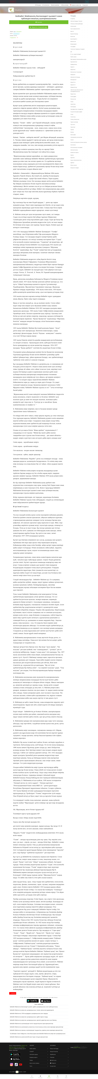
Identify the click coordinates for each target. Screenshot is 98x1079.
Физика (72, 132)
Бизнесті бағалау (74, 34)
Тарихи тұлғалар (74, 122)
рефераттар (24, 1045)
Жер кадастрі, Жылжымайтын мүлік (78, 59)
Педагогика (73, 94)
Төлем (31, 1060)
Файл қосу (53, 1060)
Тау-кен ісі (73, 124)
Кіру (87, 1)
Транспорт (73, 127)
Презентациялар (55, 5)
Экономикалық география (76, 147)
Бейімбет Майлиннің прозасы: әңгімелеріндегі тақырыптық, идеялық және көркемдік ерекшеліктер (36, 1030)
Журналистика (74, 61)
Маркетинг (73, 69)
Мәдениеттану (74, 87)
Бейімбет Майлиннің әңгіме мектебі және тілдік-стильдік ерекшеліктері (29, 1037)
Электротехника (74, 150)
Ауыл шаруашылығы (75, 28)
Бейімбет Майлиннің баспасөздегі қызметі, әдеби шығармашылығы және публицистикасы (34, 1007)
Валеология (73, 41)
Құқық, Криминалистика (76, 160)
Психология (73, 99)
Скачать (39, 22)
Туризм (72, 129)
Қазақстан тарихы (75, 152)
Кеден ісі (72, 67)
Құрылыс (73, 157)
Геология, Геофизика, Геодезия (77, 49)
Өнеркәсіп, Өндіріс (75, 167)
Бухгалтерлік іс (74, 39)
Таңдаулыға (13, 37)
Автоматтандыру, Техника (76, 21)
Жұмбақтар (53, 1054)
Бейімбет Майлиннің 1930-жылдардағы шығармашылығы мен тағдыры (29, 1013)
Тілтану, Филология (75, 119)
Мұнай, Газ (73, 82)
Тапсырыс (12, 1)
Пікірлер (52, 1057)
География (73, 46)
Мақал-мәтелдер (54, 1048)
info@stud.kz (77, 1047)
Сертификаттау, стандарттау (77, 109)
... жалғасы (12, 993)
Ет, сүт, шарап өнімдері (76, 54)
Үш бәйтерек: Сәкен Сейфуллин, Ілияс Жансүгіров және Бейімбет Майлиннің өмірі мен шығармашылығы (37, 1033)
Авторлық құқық (34, 1054)
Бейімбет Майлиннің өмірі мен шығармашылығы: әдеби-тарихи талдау (29, 1017)
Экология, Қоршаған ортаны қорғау (79, 142)
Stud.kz (18, 9)
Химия (72, 139)
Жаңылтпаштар (54, 1051)
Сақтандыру (73, 106)
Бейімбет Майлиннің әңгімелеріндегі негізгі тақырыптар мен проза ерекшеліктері (31, 1023)
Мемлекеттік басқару (75, 77)
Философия (73, 134)
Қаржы (72, 155)
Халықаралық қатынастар (76, 137)
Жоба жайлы (33, 1048)
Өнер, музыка (74, 165)
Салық (72, 101)
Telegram (53, 1063)
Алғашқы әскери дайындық (77, 23)
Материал (18, 31)
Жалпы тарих (73, 56)
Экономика (73, 144)
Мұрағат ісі (73, 84)
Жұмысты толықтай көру (39, 27)
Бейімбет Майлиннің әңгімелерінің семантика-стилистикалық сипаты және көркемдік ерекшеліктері (36, 1027)
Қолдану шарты (33, 1057)
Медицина (73, 74)
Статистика (73, 117)
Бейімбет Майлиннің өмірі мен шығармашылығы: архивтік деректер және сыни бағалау (33, 1020)
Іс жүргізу (73, 18)
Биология (73, 36)
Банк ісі (72, 31)
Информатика (74, 64)
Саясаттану (73, 104)
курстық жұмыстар (13, 1047)
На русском (85, 5)
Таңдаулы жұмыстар (76, 5)
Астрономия (73, 26)
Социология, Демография (76, 111)
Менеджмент (73, 79)
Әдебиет (72, 162)
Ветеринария (73, 44)
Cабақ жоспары (64, 5)
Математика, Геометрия (76, 72)
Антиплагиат (46, 5)
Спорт (72, 114)
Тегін (31, 1066)
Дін (71, 51)
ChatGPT (32, 1051)
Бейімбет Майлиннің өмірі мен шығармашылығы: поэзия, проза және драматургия (32, 1010)
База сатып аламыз (34, 1063)
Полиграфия (73, 96)
